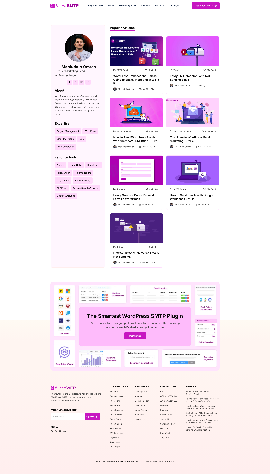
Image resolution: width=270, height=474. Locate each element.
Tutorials (177, 70)
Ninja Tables (115, 428)
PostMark (164, 410)
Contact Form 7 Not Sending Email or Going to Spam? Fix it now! (201, 414)
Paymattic (114, 437)
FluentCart (114, 391)
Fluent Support (116, 419)
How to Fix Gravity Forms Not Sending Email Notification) (199, 428)
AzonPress (115, 442)
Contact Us (140, 419)
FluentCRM (115, 405)
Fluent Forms (115, 401)
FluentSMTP (110, 461)
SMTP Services (124, 70)
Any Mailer (165, 437)
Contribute (140, 405)
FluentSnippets (116, 424)
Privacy (170, 461)
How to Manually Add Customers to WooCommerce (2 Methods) (202, 421)
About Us (139, 414)
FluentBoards (116, 414)
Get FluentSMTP (204, 5)
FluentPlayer (115, 447)
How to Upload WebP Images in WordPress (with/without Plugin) (200, 407)
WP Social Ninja (117, 433)
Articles (138, 396)
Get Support (151, 461)
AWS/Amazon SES (168, 401)
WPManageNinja (135, 461)
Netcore (164, 428)
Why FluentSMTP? (96, 5)
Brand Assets (141, 410)
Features (112, 5)
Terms (161, 461)
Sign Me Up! (92, 416)
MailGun (164, 405)
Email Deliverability (182, 131)
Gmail (162, 391)
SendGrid (164, 419)
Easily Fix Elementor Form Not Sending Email (199, 392)
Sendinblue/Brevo (168, 424)
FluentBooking (116, 410)
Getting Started (142, 391)
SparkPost (165, 433)
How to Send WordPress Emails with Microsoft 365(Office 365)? (202, 400)
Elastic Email (166, 414)
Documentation (142, 401)
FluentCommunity (118, 396)
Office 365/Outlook (169, 396)
